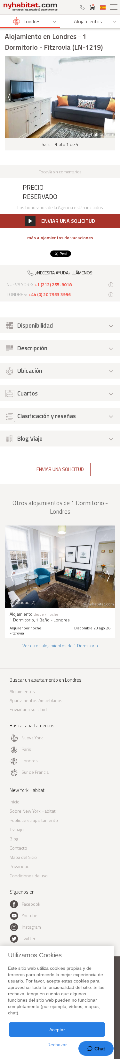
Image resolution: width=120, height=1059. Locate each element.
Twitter (29, 938)
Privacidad (19, 866)
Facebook (31, 904)
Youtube (29, 915)
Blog (14, 838)
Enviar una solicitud (60, 469)
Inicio (15, 801)
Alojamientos (22, 691)
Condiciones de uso (29, 875)
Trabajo (17, 829)
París (26, 749)
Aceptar (57, 1029)
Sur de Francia (35, 772)
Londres (29, 760)
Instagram (31, 927)
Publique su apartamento (34, 820)
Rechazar (57, 1044)
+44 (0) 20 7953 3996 (49, 294)
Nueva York (32, 737)
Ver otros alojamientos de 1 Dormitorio (60, 645)
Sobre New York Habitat (33, 811)
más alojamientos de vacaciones (60, 238)
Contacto (18, 848)
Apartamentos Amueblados (36, 700)
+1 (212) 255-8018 (53, 284)
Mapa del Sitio (23, 857)
